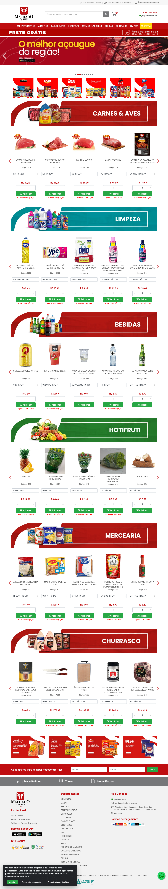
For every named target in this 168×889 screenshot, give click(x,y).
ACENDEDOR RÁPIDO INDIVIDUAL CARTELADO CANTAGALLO (25, 690)
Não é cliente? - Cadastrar (119, 3)
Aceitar (12, 882)
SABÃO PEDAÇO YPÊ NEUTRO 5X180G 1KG (55, 266)
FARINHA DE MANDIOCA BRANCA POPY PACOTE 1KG (84, 583)
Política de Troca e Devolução (24, 823)
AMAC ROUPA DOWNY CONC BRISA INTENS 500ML (142, 266)
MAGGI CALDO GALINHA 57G (55, 583)
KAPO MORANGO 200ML (54, 371)
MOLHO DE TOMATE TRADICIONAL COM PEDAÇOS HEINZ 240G (113, 584)
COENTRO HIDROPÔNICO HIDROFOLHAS (84, 477)
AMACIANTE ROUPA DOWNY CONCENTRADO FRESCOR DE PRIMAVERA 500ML (113, 268)
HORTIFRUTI (66, 836)
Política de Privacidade (20, 819)
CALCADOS (66, 817)
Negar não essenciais (31, 882)
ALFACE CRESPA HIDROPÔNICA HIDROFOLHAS (113, 479)
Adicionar (27, 194)
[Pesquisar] (106, 14)
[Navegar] (4, 55)
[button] (75, 74)
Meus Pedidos (32, 781)
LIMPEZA (65, 840)
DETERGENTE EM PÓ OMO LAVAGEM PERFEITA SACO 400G (84, 268)
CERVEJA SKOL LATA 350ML (25, 371)
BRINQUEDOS (66, 814)
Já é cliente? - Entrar (91, 3)
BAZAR (64, 803)
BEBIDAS (65, 806)
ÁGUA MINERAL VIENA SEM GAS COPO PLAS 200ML (84, 372)
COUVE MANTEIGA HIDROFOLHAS (55, 477)
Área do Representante (148, 3)
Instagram (118, 813)
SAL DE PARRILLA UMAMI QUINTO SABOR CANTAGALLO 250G (113, 690)
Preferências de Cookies (58, 882)
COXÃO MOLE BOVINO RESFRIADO (25, 161)
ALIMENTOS (66, 799)
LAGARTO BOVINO (113, 160)
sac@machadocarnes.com (126, 803)
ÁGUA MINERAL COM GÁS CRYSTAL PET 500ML (113, 372)
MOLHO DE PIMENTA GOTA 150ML (142, 583)
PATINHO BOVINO (84, 160)
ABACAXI (26, 476)
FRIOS (63, 832)
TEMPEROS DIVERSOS (70, 862)
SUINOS (64, 858)
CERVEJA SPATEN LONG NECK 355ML (142, 372)
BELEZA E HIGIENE (69, 810)
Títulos (68, 781)
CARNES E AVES (68, 821)
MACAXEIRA (142, 476)
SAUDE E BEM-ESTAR (70, 854)
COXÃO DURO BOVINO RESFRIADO (55, 161)
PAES (63, 843)
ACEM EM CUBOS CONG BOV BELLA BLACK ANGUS (142, 688)
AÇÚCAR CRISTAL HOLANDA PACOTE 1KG (25, 583)
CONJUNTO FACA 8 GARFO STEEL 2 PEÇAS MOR (55, 688)
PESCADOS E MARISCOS (71, 847)
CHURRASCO (66, 825)
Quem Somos (17, 816)
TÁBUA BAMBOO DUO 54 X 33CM (84, 688)
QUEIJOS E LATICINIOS (71, 851)
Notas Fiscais (105, 781)
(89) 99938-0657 (149, 15)
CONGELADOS (67, 828)
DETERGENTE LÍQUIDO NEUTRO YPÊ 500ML (25, 266)
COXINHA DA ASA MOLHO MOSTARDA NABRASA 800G (142, 161)
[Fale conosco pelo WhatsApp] (161, 876)
